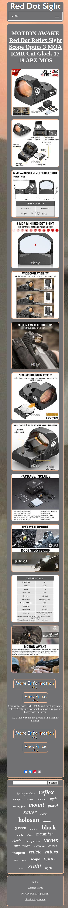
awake (20, 835)
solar (21, 868)
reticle (35, 852)
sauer (30, 812)
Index (35, 882)
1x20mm (29, 800)
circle (16, 840)
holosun (28, 819)
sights (43, 813)
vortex (51, 840)
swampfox (19, 806)
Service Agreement (35, 899)
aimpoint (41, 799)
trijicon (32, 841)
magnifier (44, 834)
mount (36, 805)
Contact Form (35, 887)
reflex (46, 792)
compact (17, 799)
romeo (47, 821)
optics (50, 858)
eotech (52, 846)
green (20, 827)
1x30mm (39, 846)
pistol (53, 805)
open (48, 868)
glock (24, 860)
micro (51, 852)
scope (35, 859)
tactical (34, 829)
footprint (18, 853)
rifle (16, 860)
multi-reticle (22, 846)
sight (34, 866)
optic (53, 799)
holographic (26, 794)
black (49, 827)
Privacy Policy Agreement (35, 893)
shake (29, 835)
